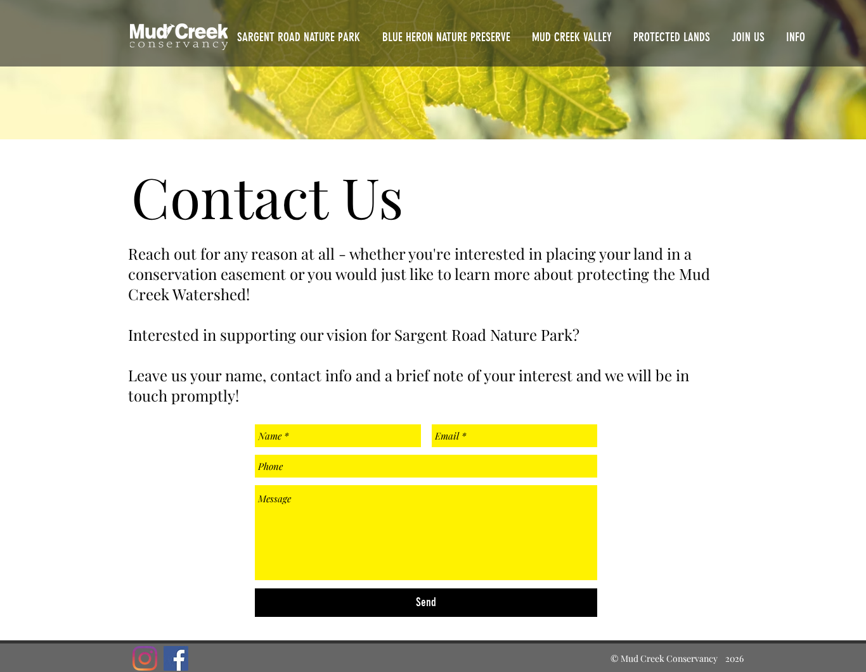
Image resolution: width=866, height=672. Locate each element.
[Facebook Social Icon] (176, 658)
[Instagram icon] (144, 658)
